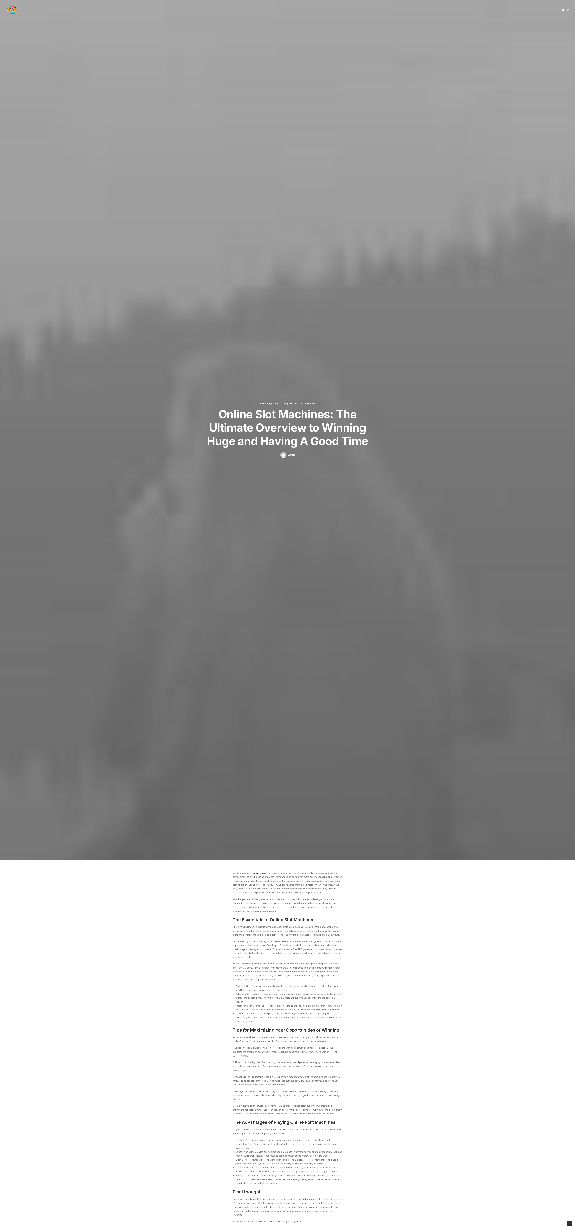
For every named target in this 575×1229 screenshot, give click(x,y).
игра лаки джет (259, 873)
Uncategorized (270, 403)
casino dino (242, 953)
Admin (291, 454)
